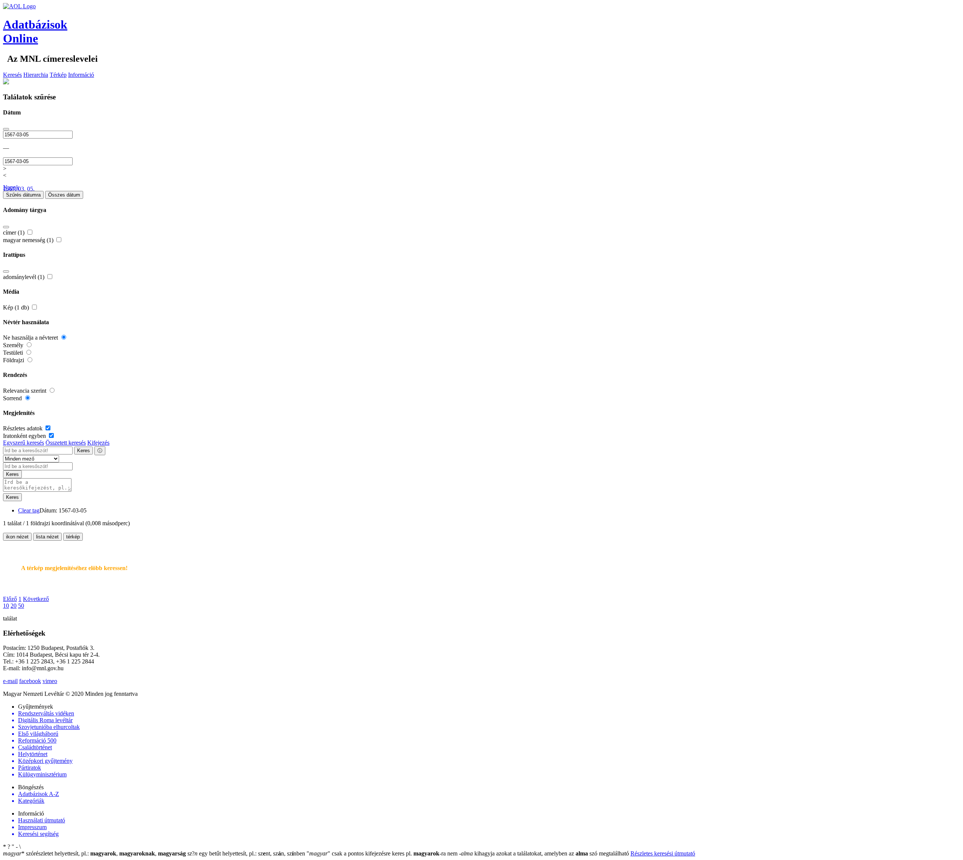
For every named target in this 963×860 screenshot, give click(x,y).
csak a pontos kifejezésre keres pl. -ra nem (383, 853)
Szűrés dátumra (23, 195)
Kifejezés (98, 442)
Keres (83, 450)
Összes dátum (64, 195)
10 (6, 605)
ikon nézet (17, 537)
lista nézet (47, 537)
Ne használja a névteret (31, 337)
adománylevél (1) (24, 277)
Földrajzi (14, 360)
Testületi (13, 352)
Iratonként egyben (25, 436)
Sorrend (13, 398)
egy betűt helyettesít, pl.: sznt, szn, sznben (247, 853)
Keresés (12, 75)
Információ (81, 75)
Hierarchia (35, 75)
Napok (11, 187)
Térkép (58, 75)
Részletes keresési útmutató (662, 853)
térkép (73, 537)
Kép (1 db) (16, 307)
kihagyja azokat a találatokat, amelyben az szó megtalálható (544, 853)
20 (14, 605)
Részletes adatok (23, 428)
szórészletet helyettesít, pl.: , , (94, 853)
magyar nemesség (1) (29, 240)
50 (21, 605)
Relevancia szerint (25, 390)
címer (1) (14, 232)
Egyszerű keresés (23, 442)
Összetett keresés (66, 442)
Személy (14, 345)
